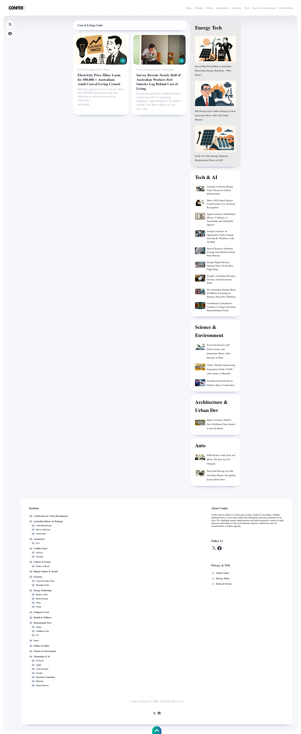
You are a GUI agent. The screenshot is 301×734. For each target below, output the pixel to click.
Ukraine (39, 556)
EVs (38, 543)
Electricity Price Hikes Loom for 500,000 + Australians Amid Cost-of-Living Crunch (99, 79)
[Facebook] (10, 34)
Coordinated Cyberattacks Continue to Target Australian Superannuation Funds (221, 307)
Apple (38, 664)
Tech (247, 7)
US (37, 634)
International (223, 7)
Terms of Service (224, 583)
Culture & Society (42, 561)
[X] (10, 24)
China (38, 626)
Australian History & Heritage (48, 521)
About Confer (222, 573)
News (107, 69)
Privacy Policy (223, 578)
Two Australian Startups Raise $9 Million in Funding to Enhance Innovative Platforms (221, 293)
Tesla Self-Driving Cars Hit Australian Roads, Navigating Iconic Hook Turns (221, 475)
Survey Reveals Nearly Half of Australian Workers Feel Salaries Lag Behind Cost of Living (158, 81)
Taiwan (39, 552)
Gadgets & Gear (41, 612)
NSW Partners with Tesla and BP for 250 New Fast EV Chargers (221, 459)
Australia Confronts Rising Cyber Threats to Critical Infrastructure (220, 190)
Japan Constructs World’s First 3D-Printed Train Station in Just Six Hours (221, 424)
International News (43, 622)
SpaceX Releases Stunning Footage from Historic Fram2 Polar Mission (221, 252)
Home (189, 7)
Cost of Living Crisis (90, 69)
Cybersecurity (42, 668)
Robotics (40, 681)
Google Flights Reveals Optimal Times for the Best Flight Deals (220, 266)
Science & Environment (264, 7)
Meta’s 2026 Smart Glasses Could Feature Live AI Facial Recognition (221, 204)
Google (39, 672)
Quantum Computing (45, 676)
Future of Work (43, 566)
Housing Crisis (42, 584)
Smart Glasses (42, 685)
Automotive (39, 539)
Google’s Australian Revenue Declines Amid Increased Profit (221, 279)
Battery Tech (42, 594)
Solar (38, 602)
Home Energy (42, 598)
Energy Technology (43, 590)
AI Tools (40, 660)
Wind (38, 606)
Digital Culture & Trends (46, 571)
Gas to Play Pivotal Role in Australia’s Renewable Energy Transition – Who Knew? (213, 70)
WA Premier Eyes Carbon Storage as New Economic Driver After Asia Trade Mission (215, 115)
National (199, 7)
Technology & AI (42, 656)
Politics (209, 7)
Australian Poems (44, 525)
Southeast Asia (42, 630)
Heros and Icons (43, 529)
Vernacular (41, 533)
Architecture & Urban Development (51, 516)
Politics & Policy (42, 645)
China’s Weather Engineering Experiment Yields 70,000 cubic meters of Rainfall (221, 369)
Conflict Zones (286, 7)
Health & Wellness (42, 617)
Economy (236, 7)
